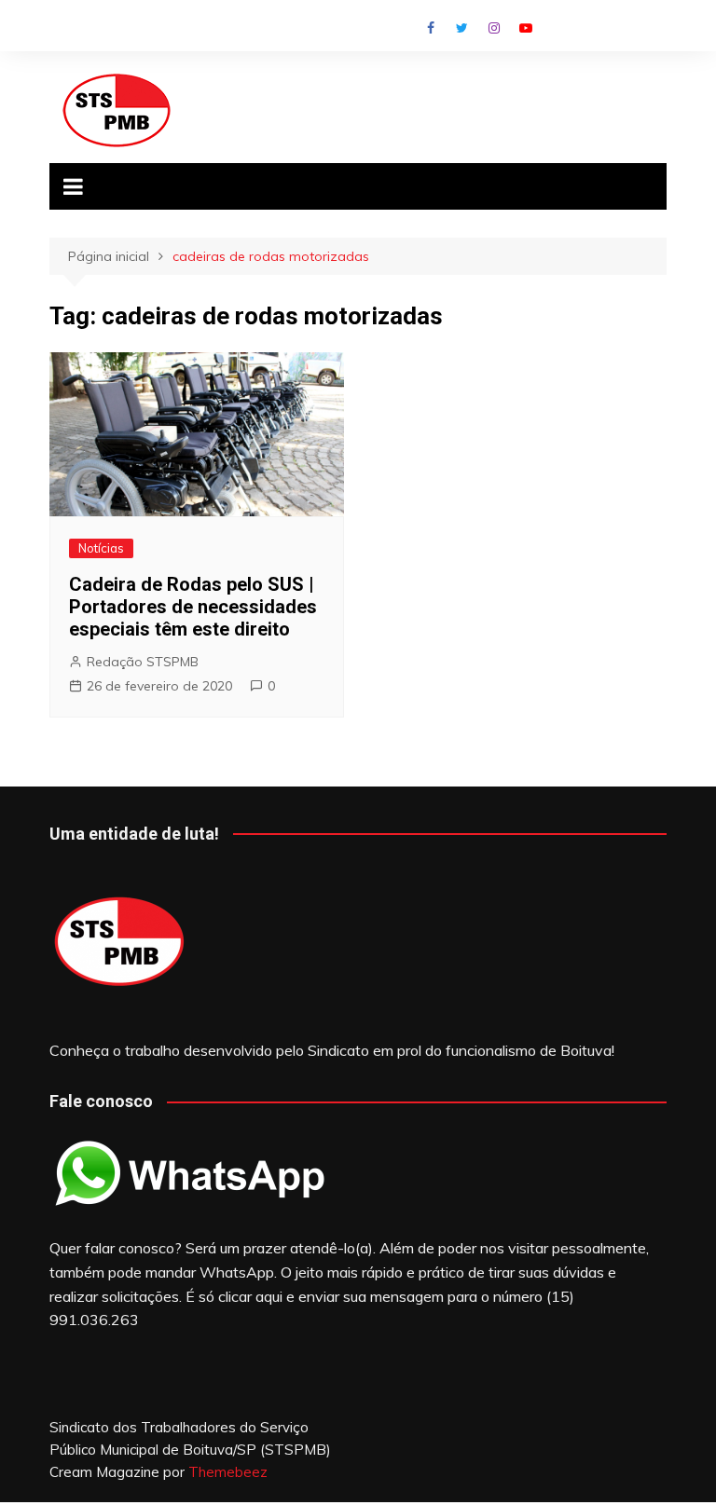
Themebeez (228, 1472)
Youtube (526, 28)
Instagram (494, 28)
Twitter (462, 28)
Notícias (101, 547)
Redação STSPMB (143, 661)
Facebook (431, 28)
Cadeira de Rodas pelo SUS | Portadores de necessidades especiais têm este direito (193, 606)
